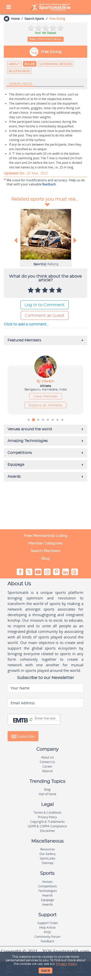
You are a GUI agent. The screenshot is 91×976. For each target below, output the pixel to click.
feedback (49, 184)
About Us (47, 757)
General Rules (20, 84)
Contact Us (47, 762)
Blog (45, 558)
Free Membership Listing (45, 535)
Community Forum (47, 936)
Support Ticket (47, 923)
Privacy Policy (66, 963)
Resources (47, 849)
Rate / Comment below (45, 39)
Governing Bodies (55, 64)
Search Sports (34, 18)
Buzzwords (19, 71)
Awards (47, 895)
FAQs (47, 932)
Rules (30, 64)
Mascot (47, 771)
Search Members (45, 551)
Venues (47, 882)
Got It (45, 970)
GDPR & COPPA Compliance (47, 826)
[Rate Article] (59, 290)
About (14, 64)
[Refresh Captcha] (31, 719)
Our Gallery (47, 854)
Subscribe (26, 736)
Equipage (47, 900)
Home (15, 18)
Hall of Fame (47, 794)
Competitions (47, 886)
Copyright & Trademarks (47, 821)
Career (47, 766)
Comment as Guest (44, 316)
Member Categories (45, 543)
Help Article (47, 927)
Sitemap (47, 863)
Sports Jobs (47, 858)
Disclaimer (47, 831)
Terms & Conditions (47, 812)
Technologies (47, 891)
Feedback (47, 941)
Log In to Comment (45, 305)
